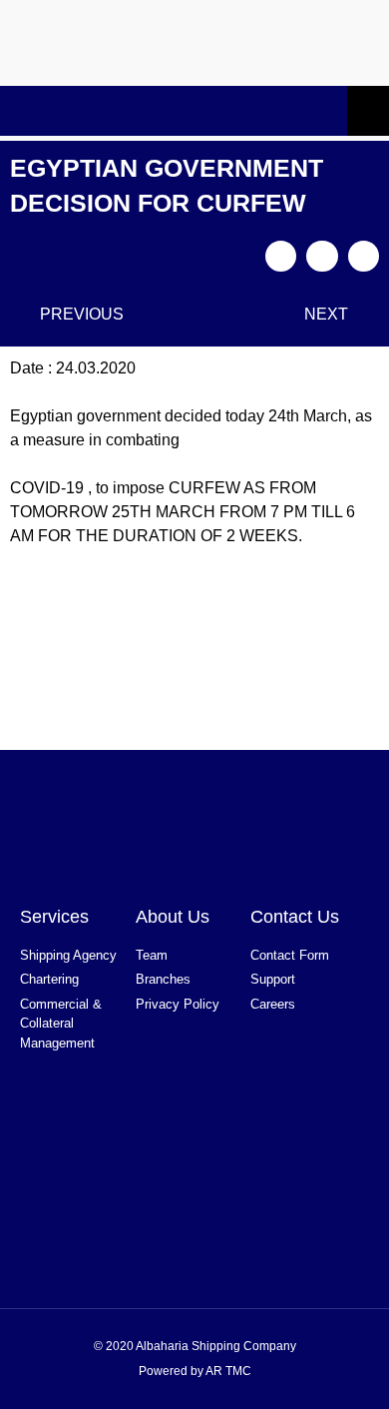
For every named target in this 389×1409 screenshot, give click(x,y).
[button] (281, 257)
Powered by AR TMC (195, 1371)
